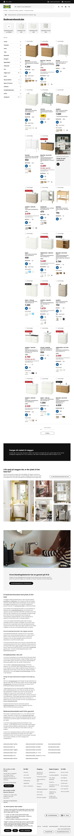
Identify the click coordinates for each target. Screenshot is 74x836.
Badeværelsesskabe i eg (9, 747)
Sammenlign (30, 41)
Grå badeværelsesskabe (53, 747)
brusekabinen (6, 601)
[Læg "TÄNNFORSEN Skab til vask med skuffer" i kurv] (26, 120)
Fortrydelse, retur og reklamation (54, 785)
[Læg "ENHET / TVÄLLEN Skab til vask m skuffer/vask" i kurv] (41, 408)
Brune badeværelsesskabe (54, 744)
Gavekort (39, 786)
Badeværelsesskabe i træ (9, 755)
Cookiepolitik (45, 826)
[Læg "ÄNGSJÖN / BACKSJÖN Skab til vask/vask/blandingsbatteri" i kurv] (41, 176)
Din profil (26, 772)
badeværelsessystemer (8, 650)
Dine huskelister (27, 777)
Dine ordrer (26, 775)
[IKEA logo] (7, 6)
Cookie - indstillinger (25, 830)
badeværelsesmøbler (20, 606)
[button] (18, 501)
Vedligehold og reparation (52, 792)
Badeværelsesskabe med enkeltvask (34, 744)
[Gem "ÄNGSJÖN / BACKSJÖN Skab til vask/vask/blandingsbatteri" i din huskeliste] (45, 176)
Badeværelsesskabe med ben (10, 758)
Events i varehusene (28, 786)
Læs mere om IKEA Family (9, 782)
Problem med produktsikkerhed (53, 797)
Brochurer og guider (41, 797)
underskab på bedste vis (17, 610)
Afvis (15, 830)
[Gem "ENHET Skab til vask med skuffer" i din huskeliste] (29, 263)
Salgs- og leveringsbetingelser (64, 829)
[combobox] (33, 6)
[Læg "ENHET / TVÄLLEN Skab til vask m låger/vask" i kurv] (26, 308)
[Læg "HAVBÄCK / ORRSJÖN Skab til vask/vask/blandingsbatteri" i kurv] (26, 367)
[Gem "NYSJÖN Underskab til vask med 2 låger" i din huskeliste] (60, 71)
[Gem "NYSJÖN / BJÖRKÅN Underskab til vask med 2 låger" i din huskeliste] (45, 358)
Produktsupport (53, 789)
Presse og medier (65, 791)
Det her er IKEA (64, 772)
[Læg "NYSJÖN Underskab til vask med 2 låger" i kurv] (57, 71)
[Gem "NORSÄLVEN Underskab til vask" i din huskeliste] (45, 217)
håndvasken (14, 601)
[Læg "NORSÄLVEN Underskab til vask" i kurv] (41, 217)
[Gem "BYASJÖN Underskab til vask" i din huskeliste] (29, 166)
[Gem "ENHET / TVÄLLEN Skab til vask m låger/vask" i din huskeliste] (29, 308)
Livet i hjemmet (64, 788)
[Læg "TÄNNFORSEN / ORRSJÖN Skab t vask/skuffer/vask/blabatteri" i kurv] (41, 269)
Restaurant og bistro (42, 776)
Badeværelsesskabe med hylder (33, 747)
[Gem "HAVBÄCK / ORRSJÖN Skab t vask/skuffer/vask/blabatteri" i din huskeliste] (29, 222)
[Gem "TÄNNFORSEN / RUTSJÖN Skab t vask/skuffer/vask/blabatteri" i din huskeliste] (60, 364)
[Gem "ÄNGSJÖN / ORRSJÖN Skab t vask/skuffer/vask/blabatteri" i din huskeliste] (45, 78)
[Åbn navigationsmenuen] (69, 6)
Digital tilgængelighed (53, 826)
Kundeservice (52, 772)
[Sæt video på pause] (37, 549)
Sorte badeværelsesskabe (54, 752)
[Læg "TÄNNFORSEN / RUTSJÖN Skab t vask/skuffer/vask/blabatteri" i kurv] (57, 364)
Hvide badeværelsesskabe (54, 749)
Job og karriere (64, 775)
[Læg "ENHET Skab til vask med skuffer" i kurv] (26, 263)
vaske (17, 645)
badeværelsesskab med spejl (18, 664)
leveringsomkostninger (62, 116)
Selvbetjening (27, 780)
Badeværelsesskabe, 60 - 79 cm (33, 752)
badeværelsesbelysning (8, 705)
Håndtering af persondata (65, 826)
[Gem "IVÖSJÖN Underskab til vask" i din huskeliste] (45, 122)
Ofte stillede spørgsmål (52, 778)
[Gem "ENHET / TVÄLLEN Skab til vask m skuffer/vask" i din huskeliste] (45, 408)
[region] (19, 819)
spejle (21, 645)
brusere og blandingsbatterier (10, 701)
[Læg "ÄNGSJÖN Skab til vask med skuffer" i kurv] (26, 72)
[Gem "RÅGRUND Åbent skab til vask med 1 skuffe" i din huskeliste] (60, 219)
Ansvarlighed (64, 777)
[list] (37, 28)
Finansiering (39, 783)
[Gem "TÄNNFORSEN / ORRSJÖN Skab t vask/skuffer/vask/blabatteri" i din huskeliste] (45, 269)
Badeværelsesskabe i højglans (10, 749)
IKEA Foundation (65, 786)
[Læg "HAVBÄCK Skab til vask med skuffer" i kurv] (57, 122)
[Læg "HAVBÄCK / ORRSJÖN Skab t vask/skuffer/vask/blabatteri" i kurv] (26, 222)
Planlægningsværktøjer (42, 789)
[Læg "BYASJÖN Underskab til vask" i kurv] (26, 166)
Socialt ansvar (64, 783)
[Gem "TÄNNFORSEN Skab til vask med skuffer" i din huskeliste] (29, 120)
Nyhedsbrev (26, 783)
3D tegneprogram (13, 681)
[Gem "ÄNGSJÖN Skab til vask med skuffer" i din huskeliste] (29, 72)
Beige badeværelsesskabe (32, 758)
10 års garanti (13, 723)
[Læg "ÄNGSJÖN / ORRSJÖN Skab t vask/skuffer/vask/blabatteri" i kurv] (41, 78)
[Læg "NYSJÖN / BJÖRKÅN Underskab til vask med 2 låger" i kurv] (41, 358)
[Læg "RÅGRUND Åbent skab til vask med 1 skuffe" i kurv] (57, 219)
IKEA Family (39, 792)
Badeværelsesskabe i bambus (10, 744)
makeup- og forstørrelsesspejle (23, 671)
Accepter (8, 830)
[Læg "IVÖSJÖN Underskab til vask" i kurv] (41, 122)
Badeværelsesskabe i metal (9, 752)
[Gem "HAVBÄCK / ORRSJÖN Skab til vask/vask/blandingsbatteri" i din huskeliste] (29, 367)
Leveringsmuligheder (54, 775)
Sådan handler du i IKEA (41, 780)
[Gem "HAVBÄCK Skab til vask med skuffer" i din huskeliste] (60, 122)
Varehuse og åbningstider (40, 773)
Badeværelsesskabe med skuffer (33, 749)
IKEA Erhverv (40, 794)
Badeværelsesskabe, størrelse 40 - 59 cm (35, 755)
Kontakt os (51, 782)
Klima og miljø (64, 780)
